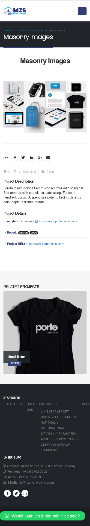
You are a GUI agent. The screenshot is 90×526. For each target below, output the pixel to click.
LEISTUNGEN (47, 404)
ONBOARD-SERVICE (55, 444)
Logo (34, 232)
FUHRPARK (49, 450)
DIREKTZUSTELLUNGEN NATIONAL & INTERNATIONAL (58, 422)
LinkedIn (31, 157)
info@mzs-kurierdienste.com (36, 482)
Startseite (15, 404)
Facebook (15, 157)
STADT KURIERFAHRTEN (58, 433)
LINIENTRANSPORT (55, 411)
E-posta (48, 157)
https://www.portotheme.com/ (57, 221)
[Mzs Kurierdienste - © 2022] (15, 11)
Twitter (23, 157)
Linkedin (24, 493)
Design (50, 171)
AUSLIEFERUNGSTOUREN (59, 439)
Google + (39, 157)
